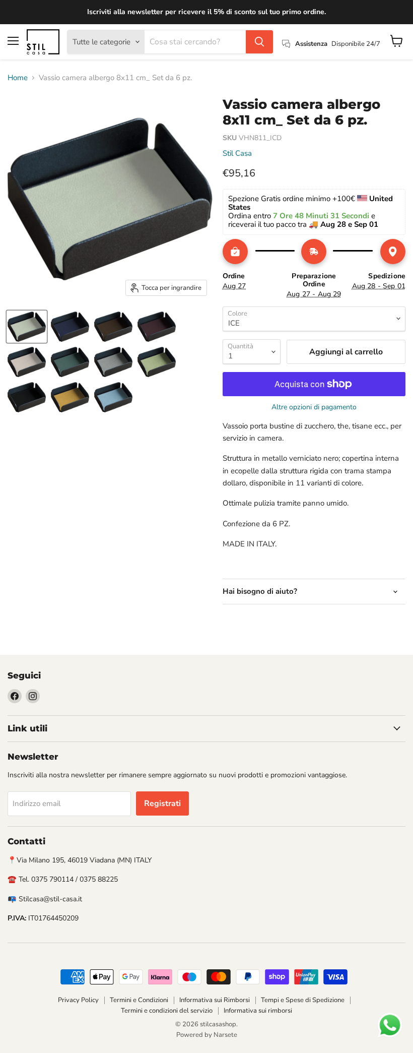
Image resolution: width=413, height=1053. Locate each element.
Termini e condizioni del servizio (167, 1010)
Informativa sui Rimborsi (214, 1000)
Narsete (225, 1034)
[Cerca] (259, 41)
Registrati (162, 803)
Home (18, 78)
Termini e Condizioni (139, 1000)
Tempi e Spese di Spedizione (303, 1000)
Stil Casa (237, 153)
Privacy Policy (78, 1000)
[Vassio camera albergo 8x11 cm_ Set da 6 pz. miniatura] (27, 327)
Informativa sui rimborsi (258, 1010)
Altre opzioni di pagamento (314, 407)
